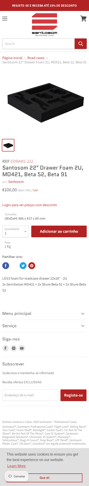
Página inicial (12, 58)
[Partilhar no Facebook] (5, 265)
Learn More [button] (16, 466)
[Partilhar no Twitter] (23, 265)
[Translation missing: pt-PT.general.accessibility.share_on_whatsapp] (14, 265)
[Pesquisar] (81, 43)
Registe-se (73, 395)
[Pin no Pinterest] (31, 265)
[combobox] (38, 43)
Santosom (16, 181)
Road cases (35, 58)
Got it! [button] (45, 478)
